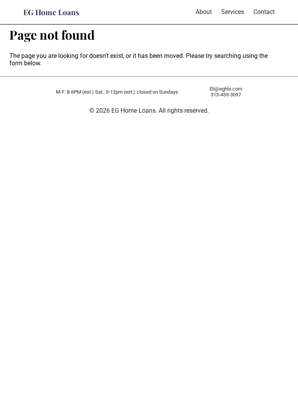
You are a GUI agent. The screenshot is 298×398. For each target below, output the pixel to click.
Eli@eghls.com (226, 89)
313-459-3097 (226, 95)
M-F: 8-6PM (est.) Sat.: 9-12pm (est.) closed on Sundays (117, 92)
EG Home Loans (51, 12)
